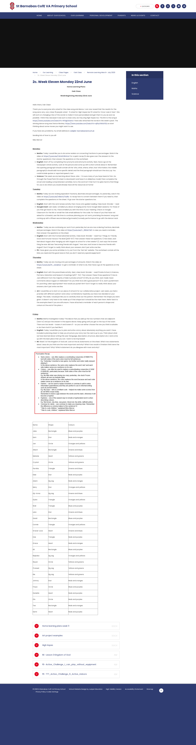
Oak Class (78, 72)
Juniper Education (95, 689)
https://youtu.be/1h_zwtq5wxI (49, 265)
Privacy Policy (41, 692)
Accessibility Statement (134, 689)
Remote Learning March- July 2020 (101, 72)
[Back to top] (161, 690)
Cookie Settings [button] (52, 692)
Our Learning (48, 72)
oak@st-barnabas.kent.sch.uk (82, 131)
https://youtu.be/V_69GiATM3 (79, 230)
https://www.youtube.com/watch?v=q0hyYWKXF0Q (86, 123)
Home (35, 72)
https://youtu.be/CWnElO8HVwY (57, 156)
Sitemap (150, 689)
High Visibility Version (113, 689)
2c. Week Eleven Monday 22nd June (52, 75)
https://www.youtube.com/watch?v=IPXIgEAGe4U (53, 120)
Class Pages (63, 72)
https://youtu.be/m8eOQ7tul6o (56, 196)
